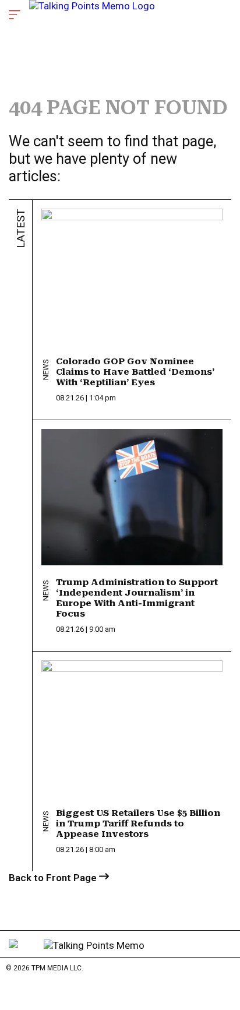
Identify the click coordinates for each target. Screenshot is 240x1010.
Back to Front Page (54, 878)
